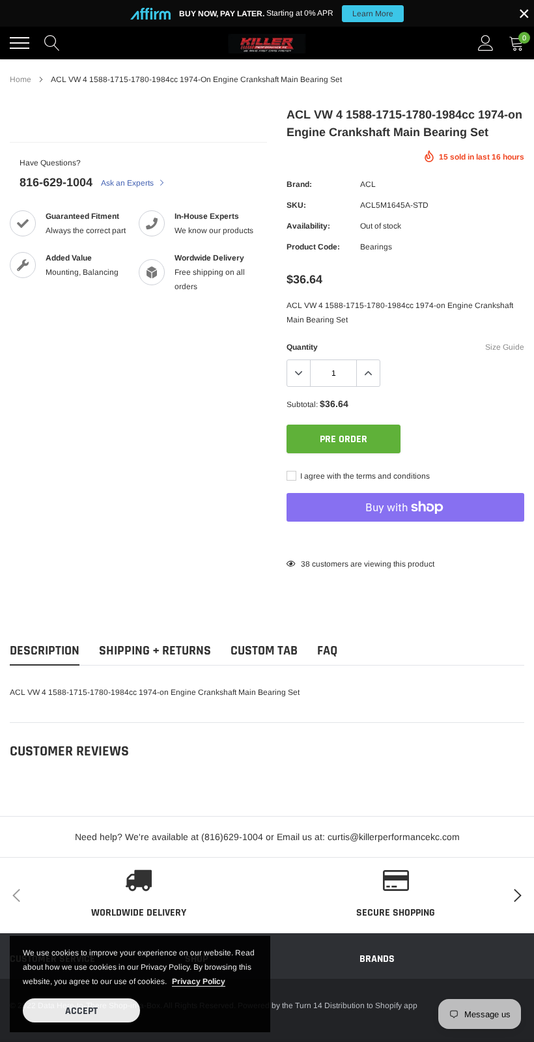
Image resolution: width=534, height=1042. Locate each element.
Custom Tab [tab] (264, 651)
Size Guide (504, 347)
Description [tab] (44, 651)
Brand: (299, 184)
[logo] (267, 43)
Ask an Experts (128, 183)
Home (20, 79)
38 (305, 564)
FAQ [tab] (327, 651)
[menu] (19, 43)
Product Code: (313, 246)
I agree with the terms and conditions (364, 476)
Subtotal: (302, 404)
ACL (368, 184)
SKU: (296, 205)
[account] (486, 43)
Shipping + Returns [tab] (155, 651)
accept (81, 1011)
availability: (308, 226)
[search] (52, 43)
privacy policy (198, 981)
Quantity (302, 347)
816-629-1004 (56, 182)
